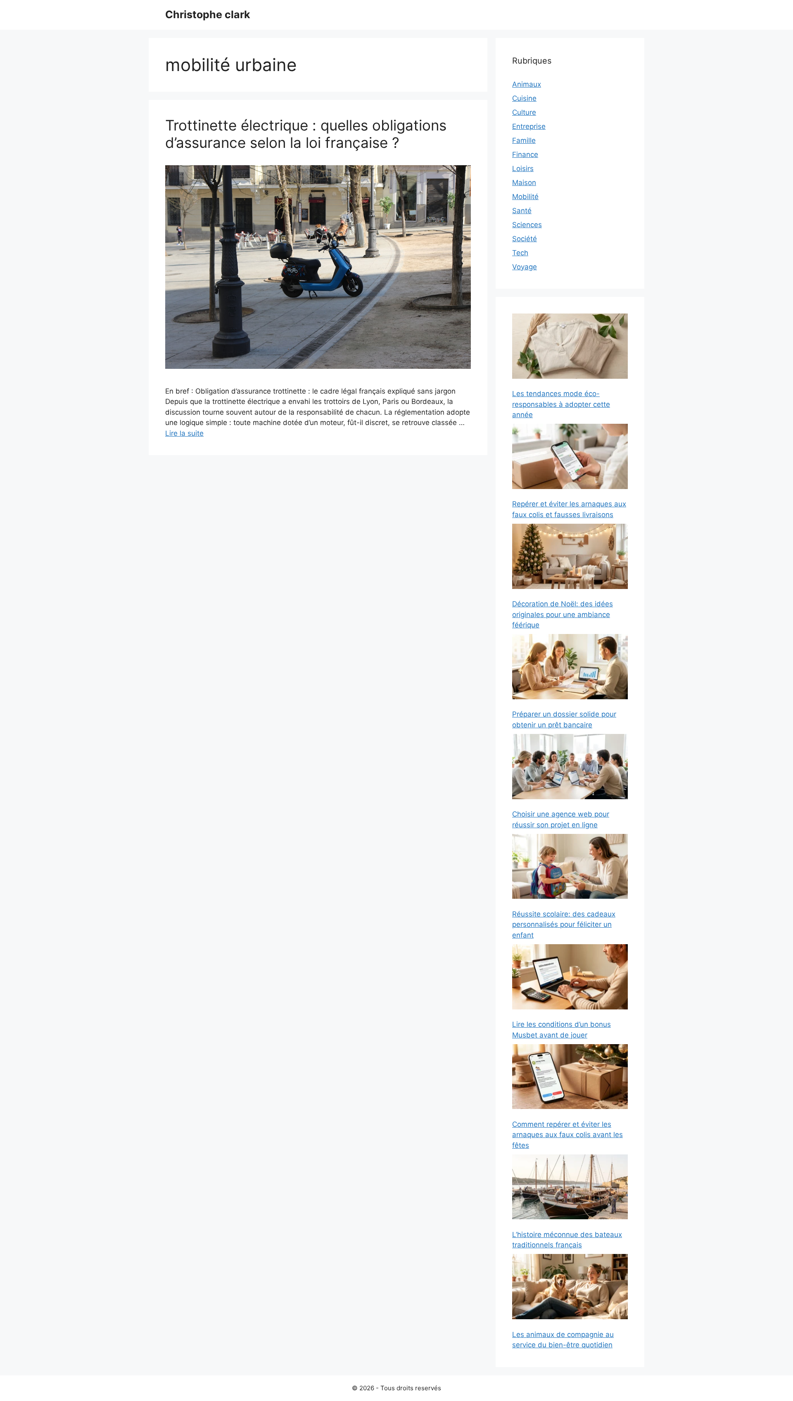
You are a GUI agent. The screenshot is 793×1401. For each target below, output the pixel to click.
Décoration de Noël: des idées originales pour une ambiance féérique (562, 614)
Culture (524, 112)
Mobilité (525, 196)
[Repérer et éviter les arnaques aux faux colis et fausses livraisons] (570, 458)
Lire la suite (184, 433)
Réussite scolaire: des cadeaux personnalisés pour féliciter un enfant (563, 924)
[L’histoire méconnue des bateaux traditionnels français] (570, 1188)
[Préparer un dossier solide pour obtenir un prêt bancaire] (570, 668)
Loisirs (523, 168)
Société (524, 239)
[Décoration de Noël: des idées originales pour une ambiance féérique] (570, 558)
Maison (524, 182)
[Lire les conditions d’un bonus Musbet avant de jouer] (570, 978)
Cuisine (524, 98)
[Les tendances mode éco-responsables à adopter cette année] (570, 347)
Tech (520, 253)
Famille (524, 140)
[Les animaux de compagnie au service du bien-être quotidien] (570, 1288)
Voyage (524, 267)
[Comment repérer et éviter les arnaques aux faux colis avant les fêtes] (570, 1078)
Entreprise (529, 126)
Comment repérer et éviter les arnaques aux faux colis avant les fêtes (567, 1134)
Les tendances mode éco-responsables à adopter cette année (561, 404)
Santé (522, 211)
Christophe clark (207, 14)
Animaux (526, 84)
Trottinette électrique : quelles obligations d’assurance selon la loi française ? (305, 133)
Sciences (527, 225)
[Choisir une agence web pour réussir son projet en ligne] (570, 768)
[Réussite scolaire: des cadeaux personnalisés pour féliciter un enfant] (570, 868)
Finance (525, 154)
